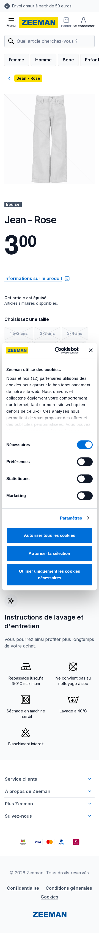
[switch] (85, 461)
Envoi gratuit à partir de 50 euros (42, 6)
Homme (43, 59)
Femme (16, 59)
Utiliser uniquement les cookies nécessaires (49, 574)
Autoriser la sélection (49, 553)
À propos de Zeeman (27, 791)
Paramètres (71, 518)
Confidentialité (23, 888)
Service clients (21, 779)
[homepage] (38, 22)
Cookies (49, 897)
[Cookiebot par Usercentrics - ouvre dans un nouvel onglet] (58, 350)
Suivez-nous (18, 816)
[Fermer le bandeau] (91, 350)
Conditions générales (69, 888)
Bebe (68, 59)
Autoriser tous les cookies (49, 535)
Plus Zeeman (19, 803)
